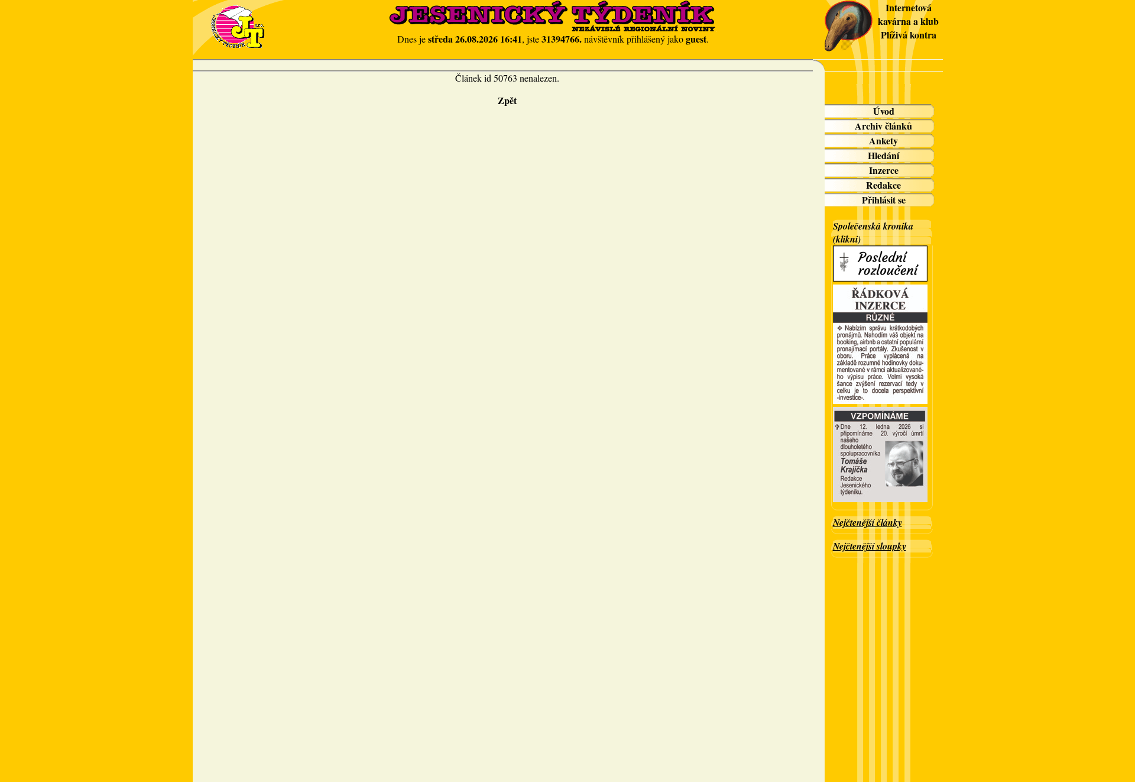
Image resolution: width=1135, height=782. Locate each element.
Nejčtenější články (867, 522)
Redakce (883, 185)
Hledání (883, 155)
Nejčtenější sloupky (869, 545)
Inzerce (884, 170)
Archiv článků (883, 126)
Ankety (883, 140)
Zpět (507, 100)
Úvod (883, 111)
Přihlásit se (884, 199)
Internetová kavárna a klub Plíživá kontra (908, 21)
